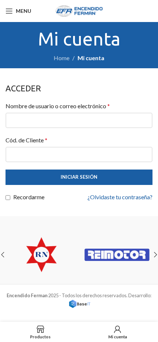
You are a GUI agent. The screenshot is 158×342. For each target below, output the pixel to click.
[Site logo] (79, 10)
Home (61, 57)
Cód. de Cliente (26, 140)
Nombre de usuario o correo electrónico (58, 105)
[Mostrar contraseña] (144, 154)
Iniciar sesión (79, 177)
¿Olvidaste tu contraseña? (119, 196)
